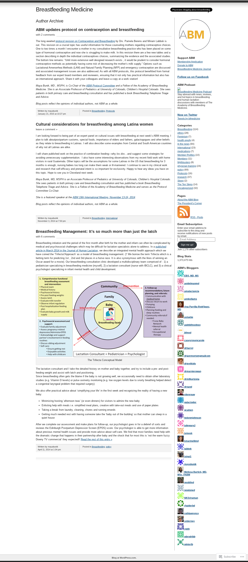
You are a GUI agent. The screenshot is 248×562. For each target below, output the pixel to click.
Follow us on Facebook (193, 76)
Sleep (180, 180)
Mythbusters (183, 162)
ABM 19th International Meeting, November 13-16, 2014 (104, 197)
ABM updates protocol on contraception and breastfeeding (90, 29)
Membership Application (190, 61)
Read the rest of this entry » (96, 439)
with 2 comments (45, 34)
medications (183, 151)
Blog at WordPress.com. (124, 558)
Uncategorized (185, 188)
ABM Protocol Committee (100, 85)
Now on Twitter (187, 114)
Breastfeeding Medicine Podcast (194, 91)
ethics (180, 133)
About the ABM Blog (187, 199)
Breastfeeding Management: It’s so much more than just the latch (96, 231)
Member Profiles (186, 155)
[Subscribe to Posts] (183, 217)
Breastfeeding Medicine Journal (194, 69)
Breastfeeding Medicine (64, 9)
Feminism (182, 136)
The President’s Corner (189, 203)
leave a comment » (46, 129)
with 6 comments (45, 236)
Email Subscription (189, 224)
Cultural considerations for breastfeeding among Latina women (94, 124)
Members (182, 158)
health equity (184, 140)
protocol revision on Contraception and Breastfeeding (85, 41)
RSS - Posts (196, 217)
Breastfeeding (98, 111)
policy (108, 446)
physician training (186, 166)
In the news (183, 144)
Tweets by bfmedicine (188, 118)
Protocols (110, 111)
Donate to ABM (185, 65)
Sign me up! (187, 244)
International (111, 218)
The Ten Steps (185, 184)
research (182, 177)
